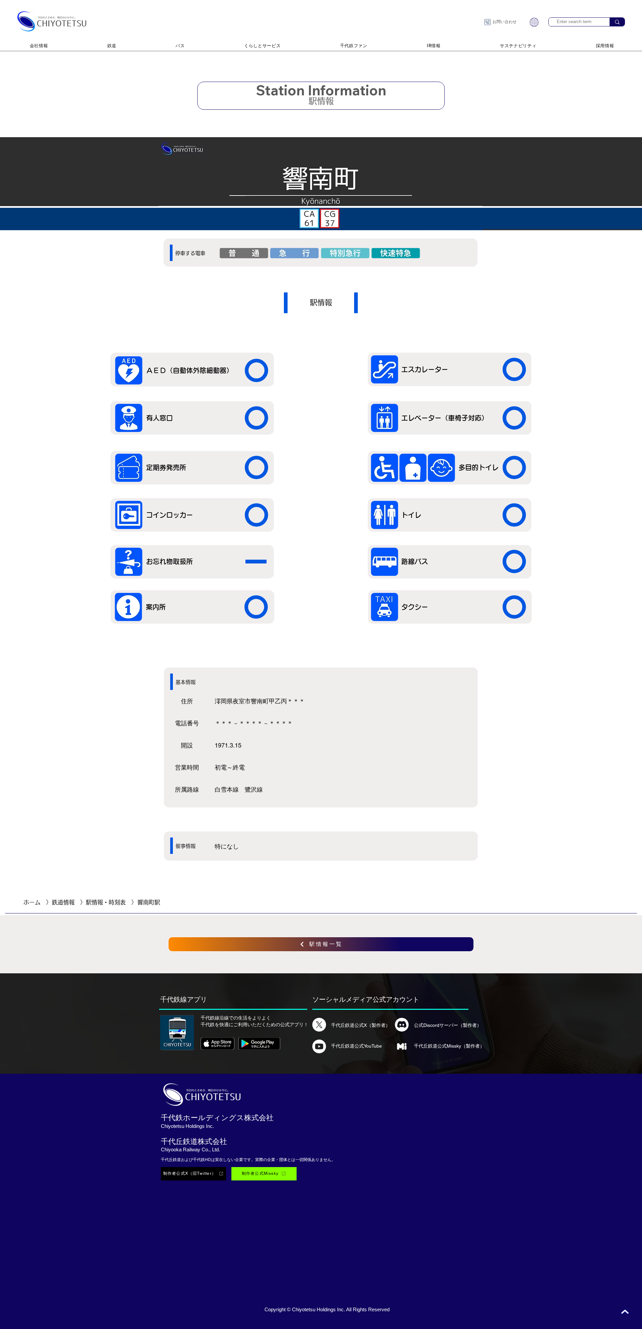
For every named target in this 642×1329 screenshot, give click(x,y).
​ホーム (31, 902)
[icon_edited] (402, 1046)
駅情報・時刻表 (106, 902)
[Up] (625, 1312)
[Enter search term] (617, 22)
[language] (534, 22)
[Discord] (402, 1025)
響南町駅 (148, 902)
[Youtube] (319, 1046)
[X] (319, 1025)
